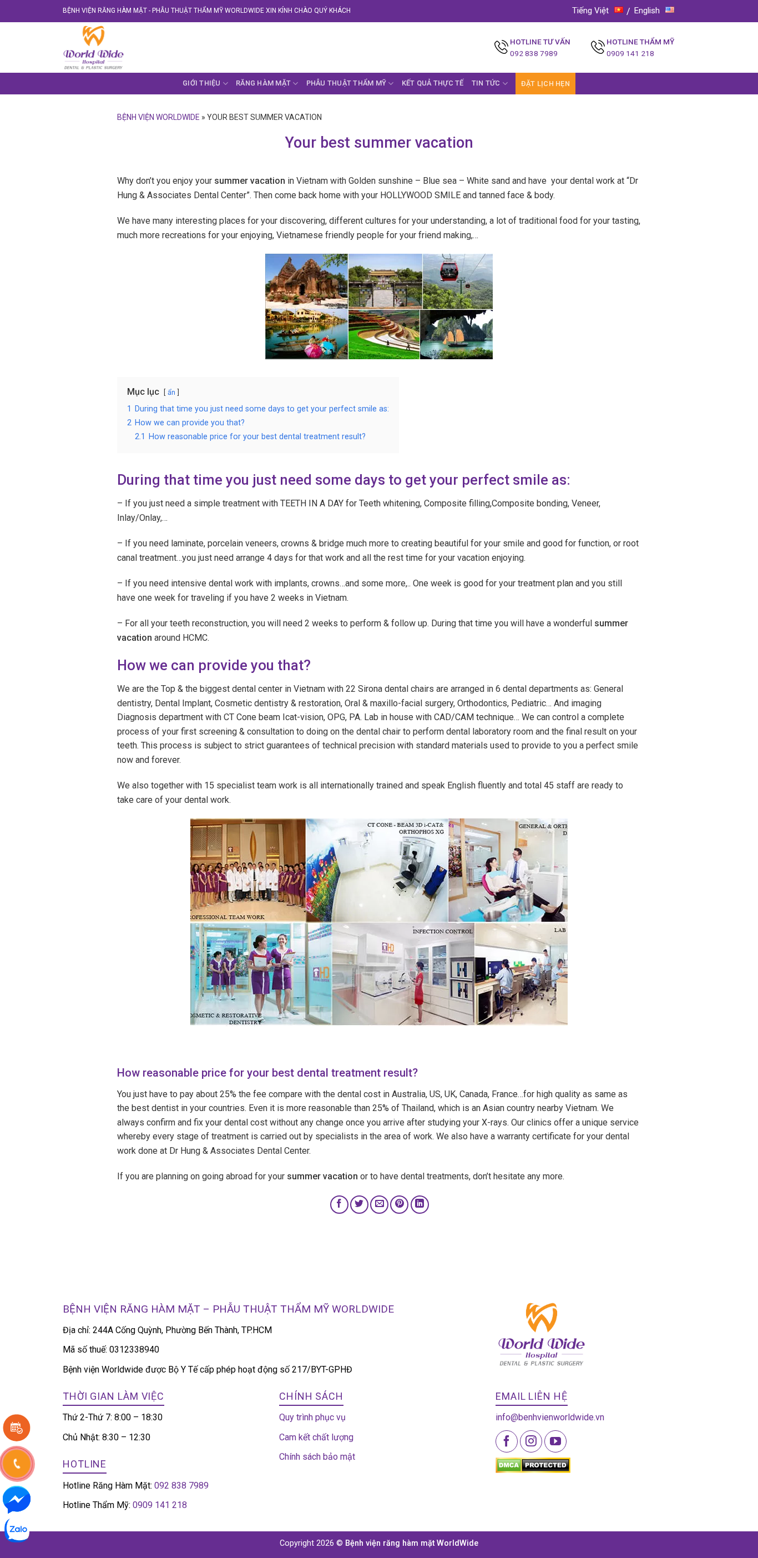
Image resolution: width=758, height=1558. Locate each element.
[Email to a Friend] (379, 1204)
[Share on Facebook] (339, 1204)
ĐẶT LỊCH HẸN (545, 83)
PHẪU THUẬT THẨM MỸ (346, 83)
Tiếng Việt (590, 11)
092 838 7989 (534, 53)
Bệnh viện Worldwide (158, 117)
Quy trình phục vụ (312, 1417)
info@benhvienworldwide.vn (550, 1417)
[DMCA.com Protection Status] (533, 1465)
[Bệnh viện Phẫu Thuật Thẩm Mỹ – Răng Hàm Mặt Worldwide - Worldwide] (115, 47)
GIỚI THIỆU (202, 83)
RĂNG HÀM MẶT (263, 83)
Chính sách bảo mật (317, 1456)
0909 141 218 (630, 53)
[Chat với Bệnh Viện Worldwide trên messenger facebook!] (17, 1499)
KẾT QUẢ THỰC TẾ (433, 83)
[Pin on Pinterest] (399, 1204)
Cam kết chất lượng (316, 1437)
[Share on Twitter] (359, 1204)
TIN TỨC (486, 83)
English (647, 11)
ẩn (171, 392)
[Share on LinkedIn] (420, 1204)
